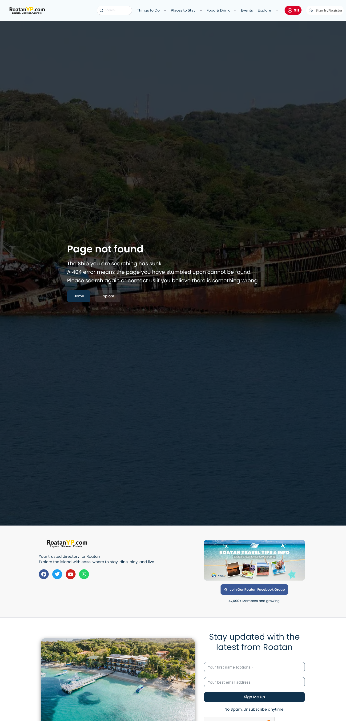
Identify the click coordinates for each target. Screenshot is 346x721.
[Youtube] (71, 574)
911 (296, 10)
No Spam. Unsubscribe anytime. (254, 709)
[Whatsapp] (84, 574)
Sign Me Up (254, 697)
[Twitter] (57, 574)
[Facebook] (44, 574)
